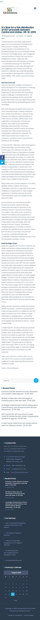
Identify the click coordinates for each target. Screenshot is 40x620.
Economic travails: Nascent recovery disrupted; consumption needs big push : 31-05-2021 (19, 393)
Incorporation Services (14, 560)
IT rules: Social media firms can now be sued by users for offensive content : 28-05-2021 (19, 424)
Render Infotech (24, 611)
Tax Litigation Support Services (12, 534)
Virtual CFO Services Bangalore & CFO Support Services (13, 543)
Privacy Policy (28, 615)
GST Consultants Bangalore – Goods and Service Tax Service (15, 525)
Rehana (20, 36)
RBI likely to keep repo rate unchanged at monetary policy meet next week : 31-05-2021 (18, 399)
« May (15, 600)
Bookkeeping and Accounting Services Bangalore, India (11, 553)
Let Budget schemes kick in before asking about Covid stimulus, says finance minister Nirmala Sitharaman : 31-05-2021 (19, 407)
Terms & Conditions (15, 615)
